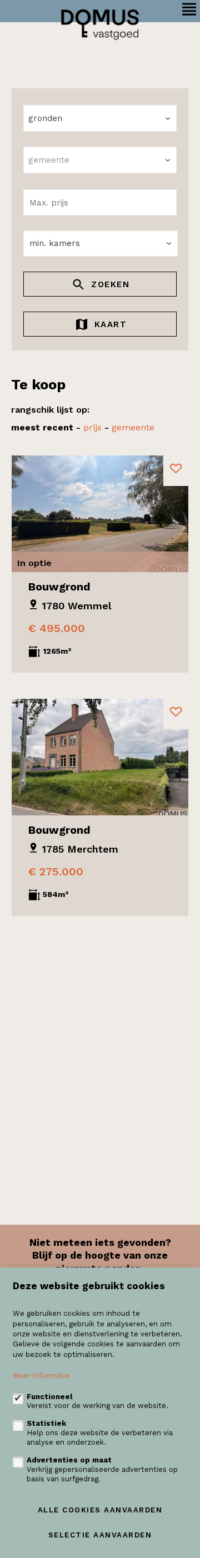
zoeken (109, 284)
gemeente (133, 427)
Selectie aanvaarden (100, 1535)
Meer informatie (41, 1375)
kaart (109, 324)
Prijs (92, 427)
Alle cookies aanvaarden (100, 1510)
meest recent (42, 427)
